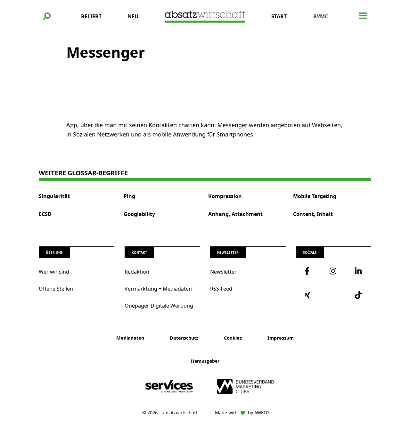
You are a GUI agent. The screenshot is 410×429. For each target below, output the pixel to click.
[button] (47, 16)
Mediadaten (130, 338)
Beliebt (91, 16)
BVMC (320, 16)
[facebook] (308, 271)
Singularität (54, 196)
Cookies (233, 338)
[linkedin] (358, 271)
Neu (132, 16)
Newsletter (223, 271)
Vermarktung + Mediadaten (158, 288)
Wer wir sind (54, 271)
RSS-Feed (221, 288)
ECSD (45, 214)
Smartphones (235, 134)
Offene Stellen (56, 288)
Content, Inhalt (313, 214)
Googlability (139, 214)
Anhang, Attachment (235, 214)
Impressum (280, 338)
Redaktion (137, 271)
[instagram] (333, 271)
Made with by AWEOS (242, 412)
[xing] (308, 295)
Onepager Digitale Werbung (159, 305)
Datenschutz (184, 338)
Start (279, 16)
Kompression (225, 196)
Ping (129, 196)
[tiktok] (358, 295)
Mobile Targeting (314, 196)
